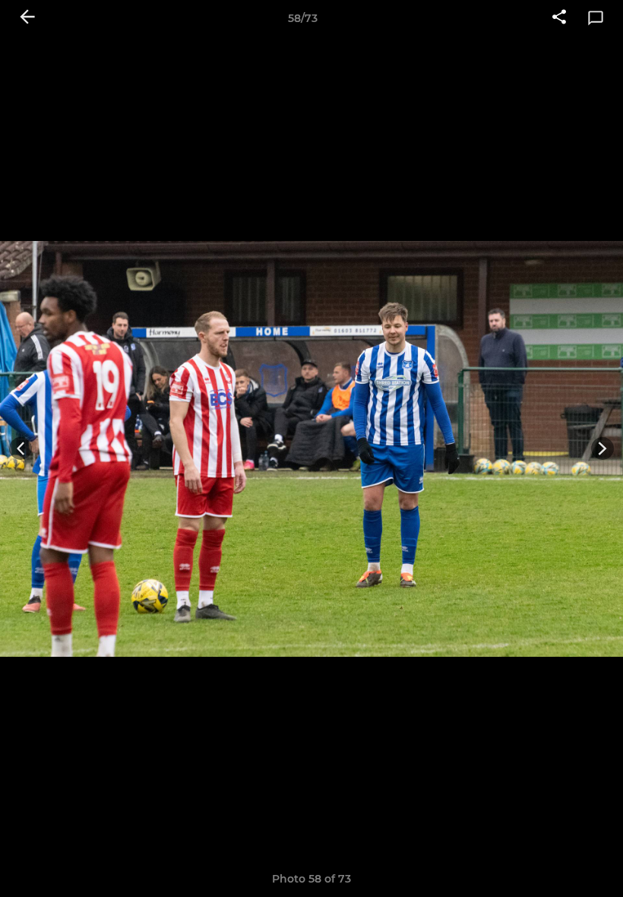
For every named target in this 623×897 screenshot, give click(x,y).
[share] (559, 18)
